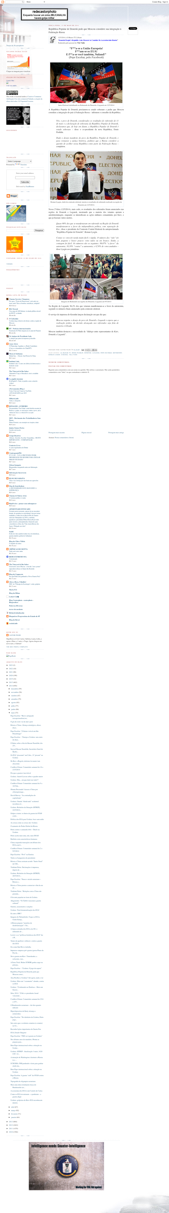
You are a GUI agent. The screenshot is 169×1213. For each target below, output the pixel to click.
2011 (11, 1128)
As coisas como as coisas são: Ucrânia (24, 822)
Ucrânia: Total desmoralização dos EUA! (25, 910)
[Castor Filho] (7, 83)
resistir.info (13, 623)
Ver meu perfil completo (17, 647)
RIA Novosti (13, 309)
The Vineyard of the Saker (19, 371)
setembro (14, 699)
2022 (11, 668)
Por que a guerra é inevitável (21, 773)
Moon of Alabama (16, 353)
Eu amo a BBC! (16, 913)
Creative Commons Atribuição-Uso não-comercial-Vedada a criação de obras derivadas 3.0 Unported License (24, 98)
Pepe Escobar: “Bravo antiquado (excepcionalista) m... (22, 717)
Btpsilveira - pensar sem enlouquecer (23, 503)
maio (13, 712)
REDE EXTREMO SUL (18, 556)
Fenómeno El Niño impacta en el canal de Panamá (25, 331)
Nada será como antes (16, 551)
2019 (11, 679)
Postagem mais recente (57, 432)
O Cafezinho (13, 318)
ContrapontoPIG (15, 453)
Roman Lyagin (54, 355)
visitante (9, 264)
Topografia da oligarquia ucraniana (23, 1081)
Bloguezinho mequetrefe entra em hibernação (23, 467)
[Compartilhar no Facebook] (93, 350)
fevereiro (14, 1114)
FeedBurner (30, 186)
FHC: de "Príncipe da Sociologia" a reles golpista (24, 584)
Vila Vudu (73, 355)
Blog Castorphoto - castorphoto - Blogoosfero (21, 601)
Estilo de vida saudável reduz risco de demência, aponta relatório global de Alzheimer (24, 535)
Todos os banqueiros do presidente (23, 858)
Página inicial (86, 432)
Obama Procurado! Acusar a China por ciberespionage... (24, 790)
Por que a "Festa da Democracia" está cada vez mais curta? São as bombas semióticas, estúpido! (24, 302)
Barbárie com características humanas (24, 839)
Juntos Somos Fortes (16, 428)
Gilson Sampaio (15, 465)
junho (13, 709)
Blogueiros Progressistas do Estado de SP (24, 616)
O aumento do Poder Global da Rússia (24, 826)
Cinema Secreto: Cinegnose (19, 299)
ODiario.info (14, 398)
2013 (11, 1121)
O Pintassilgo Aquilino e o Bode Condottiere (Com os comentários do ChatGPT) (23, 347)
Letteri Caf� (14, 596)
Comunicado (13, 559)
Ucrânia (64, 355)
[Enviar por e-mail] (86, 350)
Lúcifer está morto (15, 430)
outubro (14, 695)
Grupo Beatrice (15, 435)
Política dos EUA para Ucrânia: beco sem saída (27, 819)
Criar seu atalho (11, 85)
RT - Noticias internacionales (20, 328)
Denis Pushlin (77, 353)
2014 (11, 685)
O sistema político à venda (17, 498)
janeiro (14, 1117)
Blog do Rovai (14, 619)
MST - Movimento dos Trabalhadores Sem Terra (25, 419)
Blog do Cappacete (16, 574)
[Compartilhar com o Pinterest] (96, 350)
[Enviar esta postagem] (82, 350)
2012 (11, 1125)
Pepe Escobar (106, 353)
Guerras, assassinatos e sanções (21, 906)
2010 (11, 1132)
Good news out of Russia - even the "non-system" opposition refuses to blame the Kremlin (25, 567)
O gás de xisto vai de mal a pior (22, 721)
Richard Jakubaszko (16, 613)
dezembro (15, 689)
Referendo (117, 353)
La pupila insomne (16, 379)
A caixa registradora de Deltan (18, 447)
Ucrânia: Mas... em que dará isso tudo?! (24, 780)
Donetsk (87, 353)
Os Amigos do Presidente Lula (20, 336)
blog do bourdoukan (16, 486)
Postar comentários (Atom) (64, 437)
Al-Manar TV (65, 353)
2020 (11, 675)
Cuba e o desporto (14, 401)
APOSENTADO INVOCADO (19, 509)
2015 (11, 682)
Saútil (11, 531)
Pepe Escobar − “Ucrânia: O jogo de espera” (26, 968)
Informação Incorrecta (17, 472)
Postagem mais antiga (116, 432)
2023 (11, 665)
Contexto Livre (14, 445)
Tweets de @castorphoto (15, 45)
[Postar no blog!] (88, 350)
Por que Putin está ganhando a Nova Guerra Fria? (24, 576)
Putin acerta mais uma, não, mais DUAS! (25, 835)
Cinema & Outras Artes (18, 495)
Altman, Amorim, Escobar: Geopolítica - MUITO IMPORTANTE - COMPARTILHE (25, 439)
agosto (13, 702)
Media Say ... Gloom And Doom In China (22, 356)
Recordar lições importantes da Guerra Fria (26, 1029)
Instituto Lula (14, 361)
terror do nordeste (16, 609)
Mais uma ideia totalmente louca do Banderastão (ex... (23, 1086)
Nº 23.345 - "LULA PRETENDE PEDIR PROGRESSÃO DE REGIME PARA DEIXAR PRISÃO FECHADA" (24, 457)
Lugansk (96, 353)
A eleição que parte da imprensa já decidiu (22, 338)
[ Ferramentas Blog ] (16, 388)
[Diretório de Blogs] (14, 252)
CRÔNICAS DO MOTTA (18, 549)
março (13, 1110)
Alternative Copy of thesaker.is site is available (23, 373)
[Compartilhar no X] (91, 350)
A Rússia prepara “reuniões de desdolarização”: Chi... (21, 924)
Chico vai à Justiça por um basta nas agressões (23, 480)
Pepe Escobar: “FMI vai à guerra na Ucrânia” (26, 1036)
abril (13, 1107)
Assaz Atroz (13, 344)
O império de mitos (15, 543)
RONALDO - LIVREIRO (18, 406)
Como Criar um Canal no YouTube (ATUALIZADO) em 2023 (20, 392)
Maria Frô (13, 589)
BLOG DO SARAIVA (17, 478)
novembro (15, 692)
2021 (11, 672)
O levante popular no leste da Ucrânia (24, 897)
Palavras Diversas (16, 605)
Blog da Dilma (14, 593)
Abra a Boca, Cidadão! (17, 582)
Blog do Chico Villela (17, 541)
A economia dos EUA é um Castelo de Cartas (26, 1091)
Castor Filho (10, 80)
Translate (23, 164)
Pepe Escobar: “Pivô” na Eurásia (22, 854)
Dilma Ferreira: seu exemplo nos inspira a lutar (24, 422)
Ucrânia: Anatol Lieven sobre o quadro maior (27, 776)
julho (13, 706)
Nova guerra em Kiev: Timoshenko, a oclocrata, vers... (24, 957)
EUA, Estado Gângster (18, 1032)
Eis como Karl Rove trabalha (21, 947)
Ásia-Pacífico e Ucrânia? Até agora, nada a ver (27, 978)
